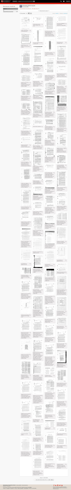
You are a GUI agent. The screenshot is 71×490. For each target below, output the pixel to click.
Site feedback (26, 488)
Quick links (63, 1)
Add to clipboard (30, 30)
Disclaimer (12, 488)
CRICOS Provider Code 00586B (27, 487)
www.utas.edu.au (25, 485)
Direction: (61, 13)
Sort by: (54, 13)
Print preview (23, 13)
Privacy (15, 488)
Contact (4, 488)
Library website (18, 485)
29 (49, 479)
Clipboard (61, 1)
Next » (52, 479)
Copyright (8, 488)
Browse (14, 1)
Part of (5, 8)
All (3, 10)
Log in (68, 1)
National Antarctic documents (8, 11)
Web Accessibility (20, 488)
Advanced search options (44, 10)
